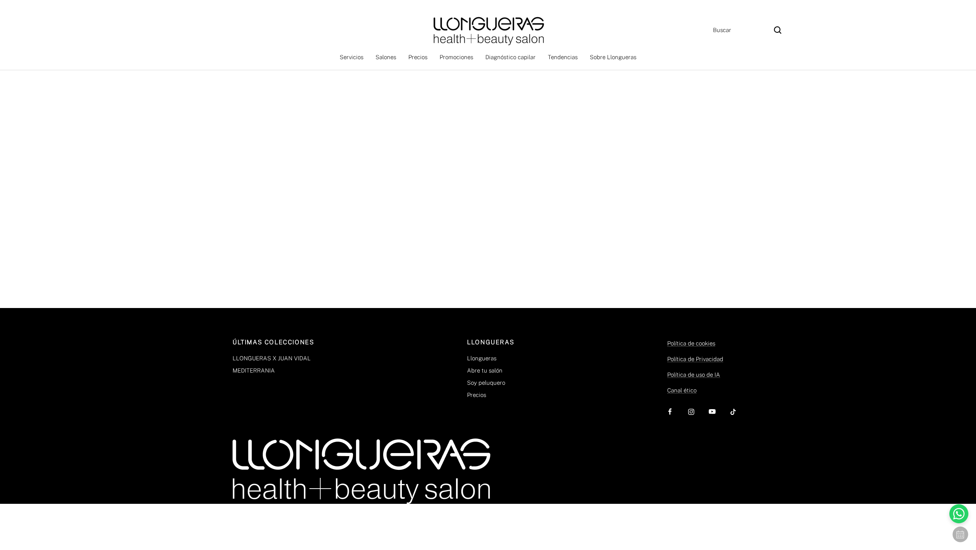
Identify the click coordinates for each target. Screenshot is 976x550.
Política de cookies (691, 343)
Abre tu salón (484, 370)
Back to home (488, 212)
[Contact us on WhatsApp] (958, 513)
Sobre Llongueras (613, 57)
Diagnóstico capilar (510, 57)
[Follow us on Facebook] (670, 411)
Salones (386, 57)
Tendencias (563, 57)
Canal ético (682, 390)
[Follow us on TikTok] (732, 411)
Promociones (456, 57)
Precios (417, 57)
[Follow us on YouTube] (712, 411)
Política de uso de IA (693, 374)
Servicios (351, 57)
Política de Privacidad (695, 359)
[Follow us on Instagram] (691, 411)
